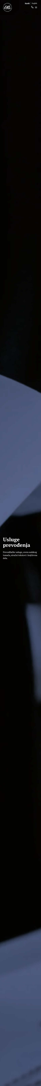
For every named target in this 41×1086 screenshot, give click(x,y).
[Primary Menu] (36, 7)
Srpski (27, 3)
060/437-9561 (32, 7)
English (34, 3)
